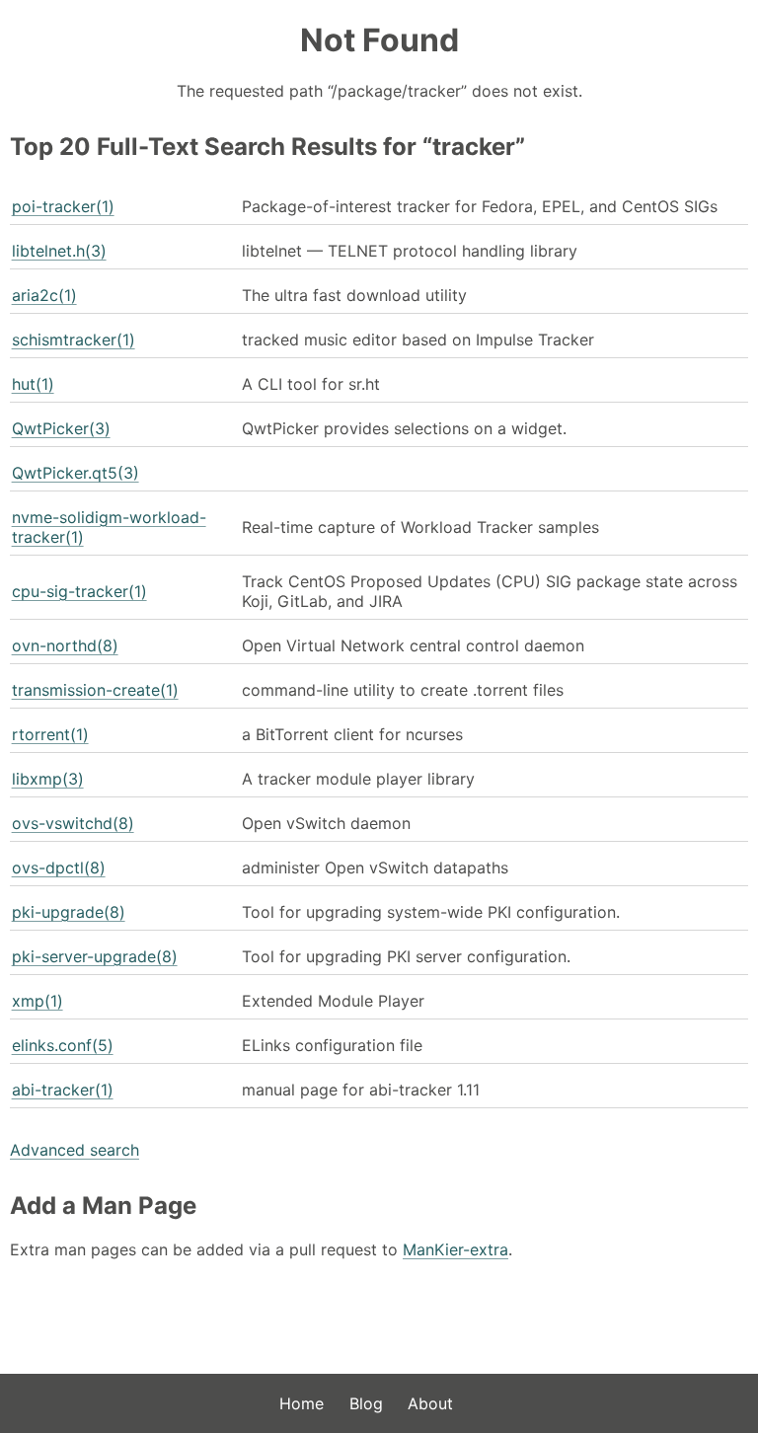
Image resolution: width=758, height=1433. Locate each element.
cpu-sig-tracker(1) (79, 591)
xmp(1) (37, 1001)
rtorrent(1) (50, 734)
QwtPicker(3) (61, 428)
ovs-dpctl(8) (59, 867)
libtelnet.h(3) (59, 251)
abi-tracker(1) (63, 1089)
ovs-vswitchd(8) (73, 823)
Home (301, 1403)
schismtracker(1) (73, 339)
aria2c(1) (44, 295)
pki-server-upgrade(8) (95, 956)
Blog (366, 1403)
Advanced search (74, 1150)
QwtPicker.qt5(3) (75, 473)
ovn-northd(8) (65, 645)
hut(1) (33, 384)
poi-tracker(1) (63, 206)
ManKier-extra (455, 1249)
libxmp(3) (48, 779)
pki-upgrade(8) (68, 912)
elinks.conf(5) (63, 1045)
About (430, 1403)
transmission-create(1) (95, 690)
